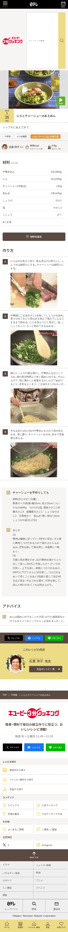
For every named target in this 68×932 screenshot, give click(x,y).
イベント (40, 887)
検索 (34, 909)
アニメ (39, 880)
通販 (5, 895)
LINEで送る (57, 747)
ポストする (14, 747)
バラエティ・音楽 (11, 873)
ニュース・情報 (43, 865)
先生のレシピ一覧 (46, 669)
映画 (38, 872)
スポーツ (7, 880)
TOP (5, 695)
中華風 (14, 695)
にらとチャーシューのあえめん (36, 695)
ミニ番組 (7, 887)
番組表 (56, 909)
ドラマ (6, 864)
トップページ (11, 909)
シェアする (35, 747)
